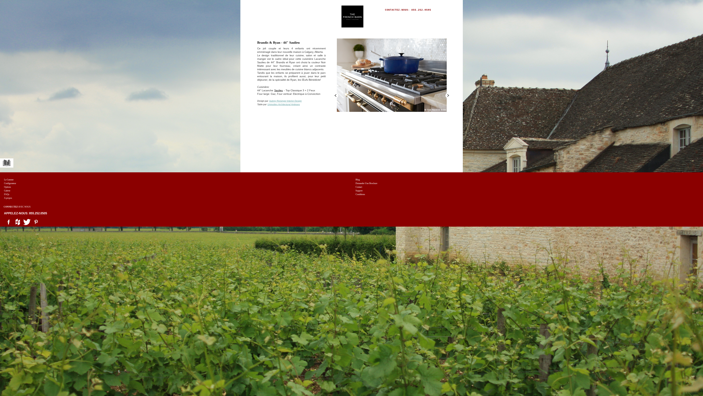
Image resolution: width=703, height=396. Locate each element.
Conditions (360, 194)
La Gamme (9, 179)
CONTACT (436, 16)
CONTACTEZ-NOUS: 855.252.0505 (408, 10)
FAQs (6, 194)
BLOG (373, 16)
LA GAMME (269, 16)
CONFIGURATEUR (293, 16)
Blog (358, 179)
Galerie (7, 190)
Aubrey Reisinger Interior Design (285, 101)
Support (359, 190)
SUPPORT (394, 16)
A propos (8, 198)
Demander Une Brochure (366, 183)
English (433, 23)
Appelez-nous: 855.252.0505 (25, 213)
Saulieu (278, 90)
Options (7, 187)
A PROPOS (415, 16)
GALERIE (331, 16)
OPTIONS (311, 16)
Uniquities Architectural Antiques (283, 104)
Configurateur (10, 183)
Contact (359, 187)
